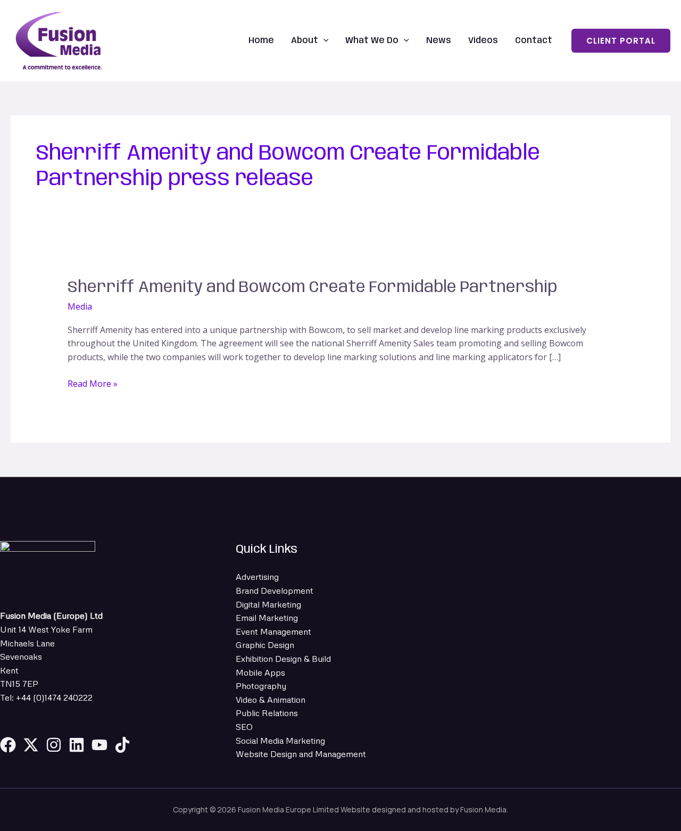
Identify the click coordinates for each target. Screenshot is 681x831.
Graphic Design (265, 644)
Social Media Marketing (280, 740)
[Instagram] (54, 745)
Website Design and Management (301, 754)
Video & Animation (270, 699)
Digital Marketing (268, 604)
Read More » (93, 383)
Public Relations (267, 713)
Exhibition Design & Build (283, 658)
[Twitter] (31, 745)
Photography (261, 685)
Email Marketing (267, 617)
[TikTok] (122, 745)
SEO (244, 726)
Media (80, 306)
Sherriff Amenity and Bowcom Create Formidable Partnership (312, 287)
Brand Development (274, 590)
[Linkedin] (77, 745)
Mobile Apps (260, 672)
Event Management (273, 631)
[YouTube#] (99, 745)
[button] (323, 40)
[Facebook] (8, 745)
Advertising (257, 576)
